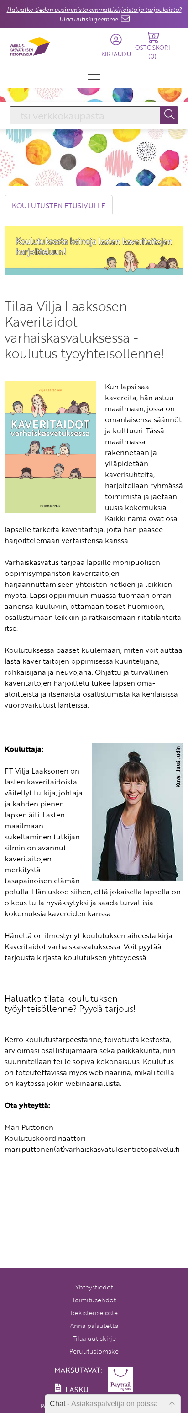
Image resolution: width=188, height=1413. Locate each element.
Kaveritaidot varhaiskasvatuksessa (62, 946)
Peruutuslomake (94, 1351)
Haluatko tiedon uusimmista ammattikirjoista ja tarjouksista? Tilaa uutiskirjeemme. (94, 14)
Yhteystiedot (94, 1287)
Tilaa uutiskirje (94, 1338)
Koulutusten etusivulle (58, 205)
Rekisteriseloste (94, 1312)
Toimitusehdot (94, 1300)
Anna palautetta (94, 1325)
